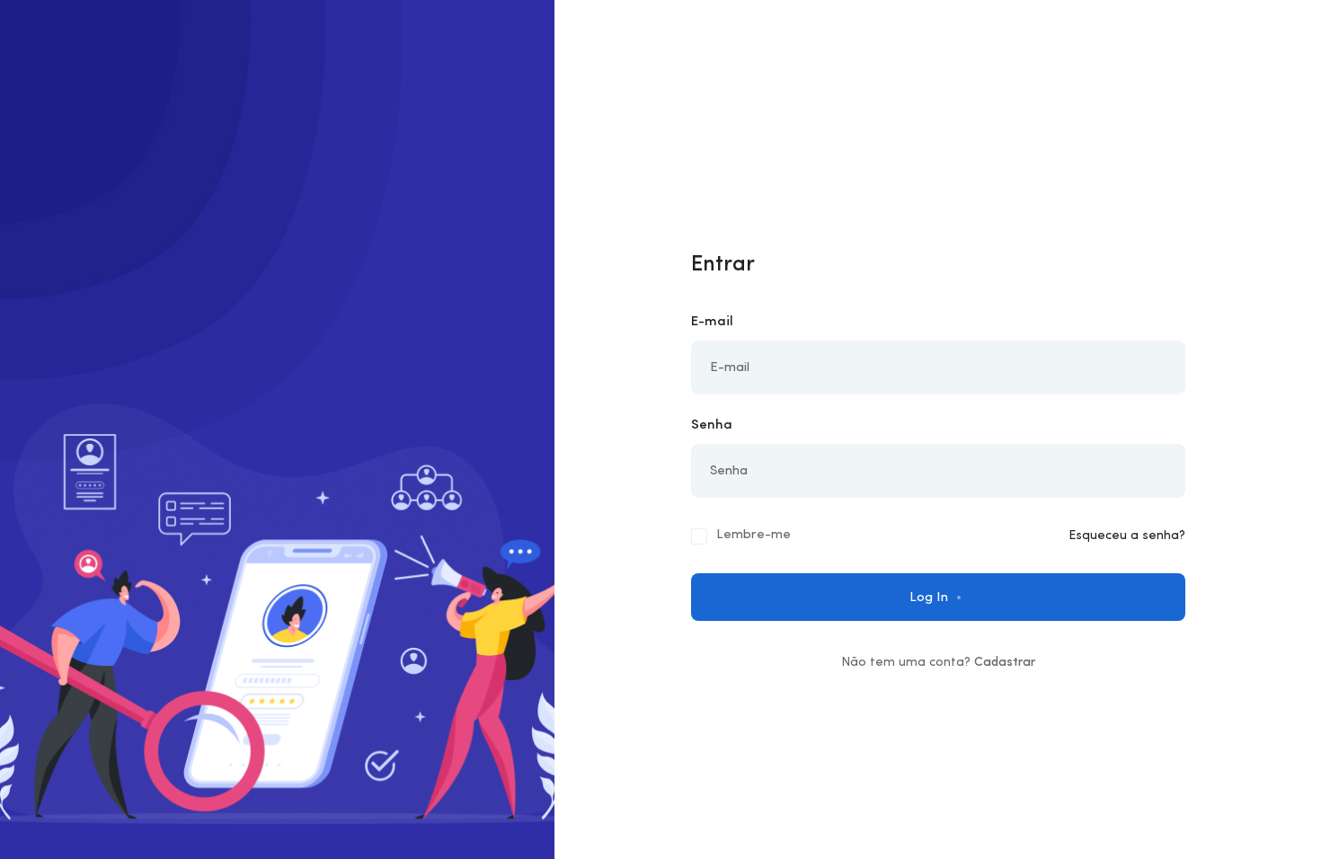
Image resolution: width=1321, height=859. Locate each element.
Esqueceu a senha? (1126, 536)
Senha (711, 425)
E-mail (712, 322)
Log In (930, 598)
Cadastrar (1004, 662)
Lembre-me (753, 535)
